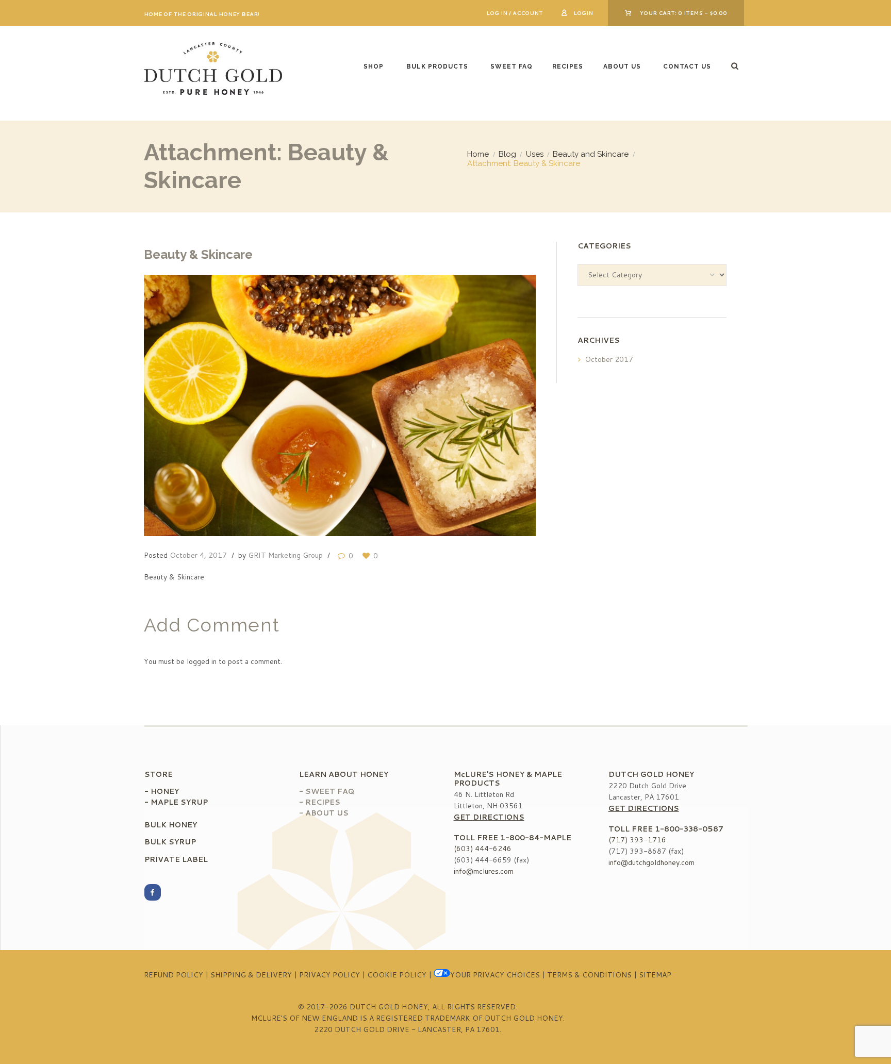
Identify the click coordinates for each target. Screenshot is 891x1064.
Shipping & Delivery (251, 975)
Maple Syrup (179, 802)
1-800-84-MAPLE (535, 838)
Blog (507, 154)
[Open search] (735, 65)
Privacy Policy (329, 975)
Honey (165, 791)
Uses (534, 154)
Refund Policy (173, 975)
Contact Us (687, 66)
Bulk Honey (170, 825)
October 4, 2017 (198, 555)
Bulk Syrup (170, 842)
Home (478, 154)
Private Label (176, 859)
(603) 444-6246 (483, 848)
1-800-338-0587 (689, 829)
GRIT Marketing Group (285, 555)
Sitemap (655, 975)
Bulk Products (437, 66)
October (609, 359)
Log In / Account (514, 12)
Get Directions (489, 817)
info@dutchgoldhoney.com (651, 862)
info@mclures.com (484, 871)
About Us (622, 66)
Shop (374, 66)
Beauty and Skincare (591, 154)
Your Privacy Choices (495, 975)
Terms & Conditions (589, 975)
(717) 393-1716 (637, 840)
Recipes (567, 66)
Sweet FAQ (511, 66)
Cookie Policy (396, 975)
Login (583, 12)
